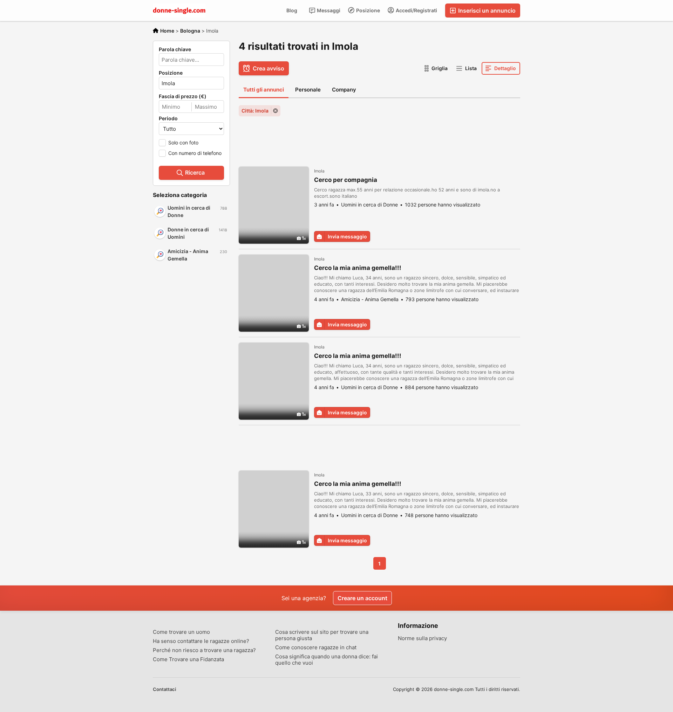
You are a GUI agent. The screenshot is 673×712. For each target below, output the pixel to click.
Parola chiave (175, 49)
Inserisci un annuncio (486, 10)
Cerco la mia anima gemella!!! (357, 267)
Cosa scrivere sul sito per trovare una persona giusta (321, 635)
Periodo (168, 118)
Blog (291, 10)
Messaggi (328, 10)
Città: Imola (255, 111)
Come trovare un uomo (181, 632)
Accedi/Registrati (416, 10)
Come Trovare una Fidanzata (188, 659)
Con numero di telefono (195, 153)
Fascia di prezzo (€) (182, 96)
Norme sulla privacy (422, 638)
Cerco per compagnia (345, 179)
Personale (308, 89)
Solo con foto (183, 142)
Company (344, 89)
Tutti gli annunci (263, 89)
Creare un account (362, 598)
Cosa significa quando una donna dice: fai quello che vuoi (326, 659)
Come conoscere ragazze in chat (315, 647)
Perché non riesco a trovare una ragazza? (204, 650)
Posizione (367, 10)
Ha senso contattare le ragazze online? (201, 641)
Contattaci (164, 689)
